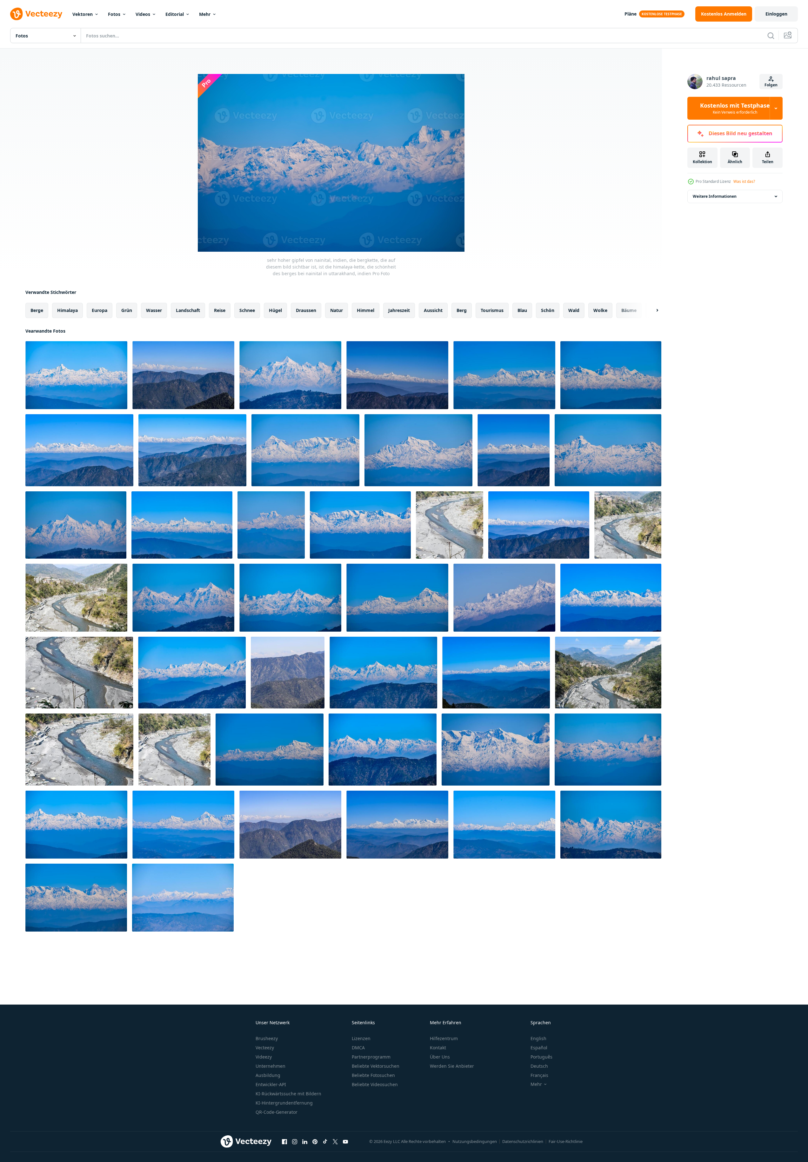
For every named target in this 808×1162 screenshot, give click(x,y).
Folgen (771, 85)
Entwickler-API (271, 1084)
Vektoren (82, 14)
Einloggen (776, 14)
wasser (154, 310)
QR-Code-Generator (276, 1112)
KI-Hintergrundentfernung (284, 1103)
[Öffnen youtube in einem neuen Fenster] (345, 1141)
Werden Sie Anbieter (452, 1066)
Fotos (114, 14)
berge (36, 310)
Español (539, 1048)
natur (336, 310)
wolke (600, 310)
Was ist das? (744, 181)
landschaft (188, 310)
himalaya (67, 310)
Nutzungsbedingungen (474, 1141)
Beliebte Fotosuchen (373, 1075)
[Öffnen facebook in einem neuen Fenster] (284, 1141)
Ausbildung (268, 1075)
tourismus (492, 310)
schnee (247, 310)
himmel (365, 310)
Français (539, 1075)
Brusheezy (267, 1038)
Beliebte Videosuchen (375, 1084)
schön (547, 310)
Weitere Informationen (715, 196)
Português (541, 1057)
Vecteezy (265, 1048)
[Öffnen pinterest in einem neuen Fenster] (314, 1141)
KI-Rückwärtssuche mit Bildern (288, 1094)
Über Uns (440, 1057)
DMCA (358, 1048)
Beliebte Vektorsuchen (375, 1066)
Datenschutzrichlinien (522, 1141)
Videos (143, 14)
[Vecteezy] (36, 14)
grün (126, 310)
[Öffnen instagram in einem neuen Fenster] (294, 1141)
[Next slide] (652, 310)
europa (99, 310)
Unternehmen (270, 1066)
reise (219, 310)
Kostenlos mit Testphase (735, 108)
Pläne (630, 14)
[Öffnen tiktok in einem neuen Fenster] (325, 1141)
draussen (306, 310)
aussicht (433, 310)
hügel (275, 310)
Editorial (174, 14)
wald (573, 310)
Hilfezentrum (444, 1038)
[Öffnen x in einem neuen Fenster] (335, 1141)
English (538, 1038)
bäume (629, 310)
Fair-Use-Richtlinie (566, 1141)
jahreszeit (399, 310)
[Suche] (771, 35)
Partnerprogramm (371, 1057)
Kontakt (438, 1048)
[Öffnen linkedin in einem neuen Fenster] (304, 1141)
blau (522, 310)
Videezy (264, 1057)
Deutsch (539, 1066)
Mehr (204, 14)
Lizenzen (361, 1038)
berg (462, 310)
